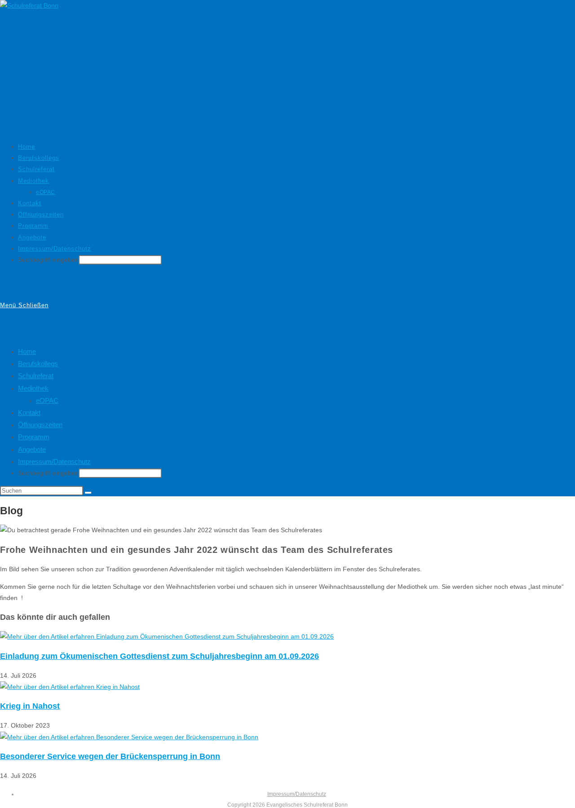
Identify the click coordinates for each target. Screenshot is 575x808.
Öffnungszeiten (40, 424)
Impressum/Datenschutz (54, 461)
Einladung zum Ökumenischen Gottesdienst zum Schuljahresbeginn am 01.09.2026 (159, 656)
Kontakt (29, 412)
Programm (33, 437)
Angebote (32, 449)
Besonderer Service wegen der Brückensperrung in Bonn (110, 756)
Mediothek (33, 388)
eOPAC (47, 400)
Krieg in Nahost (30, 706)
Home (27, 351)
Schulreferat (35, 376)
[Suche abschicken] (88, 493)
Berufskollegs (38, 363)
